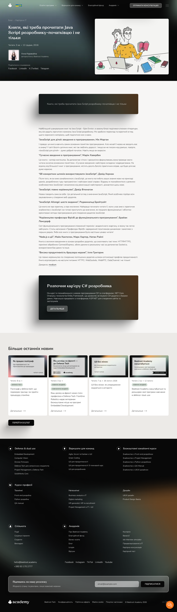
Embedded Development (24, 454)
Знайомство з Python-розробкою (137, 462)
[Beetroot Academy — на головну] (18, 602)
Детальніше (57, 308)
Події (17, 532)
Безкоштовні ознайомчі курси (139, 448)
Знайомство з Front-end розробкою (138, 454)
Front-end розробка (23, 495)
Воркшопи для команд (81, 448)
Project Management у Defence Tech (29, 470)
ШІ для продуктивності (78, 461)
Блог (71, 543)
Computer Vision (21, 458)
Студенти (18, 539)
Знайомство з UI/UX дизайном (135, 470)
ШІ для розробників (77, 469)
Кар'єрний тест (129, 551)
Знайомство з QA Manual (133, 466)
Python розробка (22, 499)
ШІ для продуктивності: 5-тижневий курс (86, 465)
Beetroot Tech (50, 602)
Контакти (126, 532)
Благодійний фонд (76, 535)
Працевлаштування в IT (133, 543)
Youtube (108, 562)
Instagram (80, 562)
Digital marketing (75, 499)
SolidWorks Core (21, 473)
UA (163, 602)
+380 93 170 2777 (23, 566)
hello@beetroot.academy (25, 562)
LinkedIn (23, 68)
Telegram (45, 68)
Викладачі (19, 543)
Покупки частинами (114, 602)
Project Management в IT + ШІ (81, 507)
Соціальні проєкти (22, 535)
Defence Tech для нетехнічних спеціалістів (32, 466)
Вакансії (126, 535)
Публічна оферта (82, 602)
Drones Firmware (22, 462)
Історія (71, 547)
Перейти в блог (21, 422)
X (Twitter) (33, 68)
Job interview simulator (132, 539)
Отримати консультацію (145, 5)
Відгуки (72, 551)
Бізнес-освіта (74, 539)
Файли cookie (97, 602)
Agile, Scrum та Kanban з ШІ (80, 454)
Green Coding (74, 458)
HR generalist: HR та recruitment (82, 503)
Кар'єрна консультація (132, 547)
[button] (48, 5)
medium (52, 264)
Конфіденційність (65, 602)
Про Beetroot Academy (78, 532)
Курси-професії (23, 484)
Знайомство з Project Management (137, 458)
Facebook (12, 68)
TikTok (90, 562)
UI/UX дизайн (128, 495)
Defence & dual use (25, 448)
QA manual (19, 503)
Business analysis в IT (77, 495)
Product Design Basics (132, 499)
